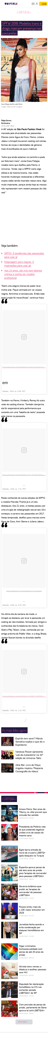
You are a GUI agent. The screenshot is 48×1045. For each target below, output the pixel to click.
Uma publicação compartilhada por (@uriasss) (24, 591)
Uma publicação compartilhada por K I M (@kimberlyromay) (25, 475)
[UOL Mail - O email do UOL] (33, 3)
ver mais (22, 1022)
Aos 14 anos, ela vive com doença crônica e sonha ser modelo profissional (23, 274)
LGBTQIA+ (24, 12)
